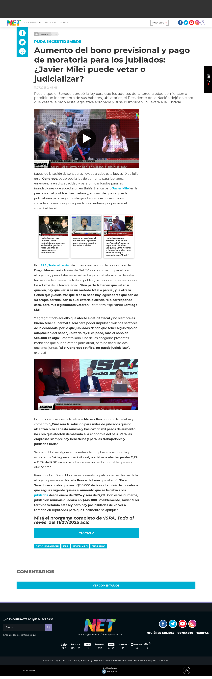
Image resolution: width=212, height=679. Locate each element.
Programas (45, 34)
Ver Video (86, 532)
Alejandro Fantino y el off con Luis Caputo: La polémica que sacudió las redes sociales (84, 242)
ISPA (54, 34)
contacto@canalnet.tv (89, 634)
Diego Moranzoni (47, 546)
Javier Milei (121, 188)
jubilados (41, 495)
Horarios (50, 22)
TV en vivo (158, 23)
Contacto (185, 632)
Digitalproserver (29, 670)
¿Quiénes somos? (160, 632)
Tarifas (63, 22)
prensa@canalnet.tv (112, 634)
